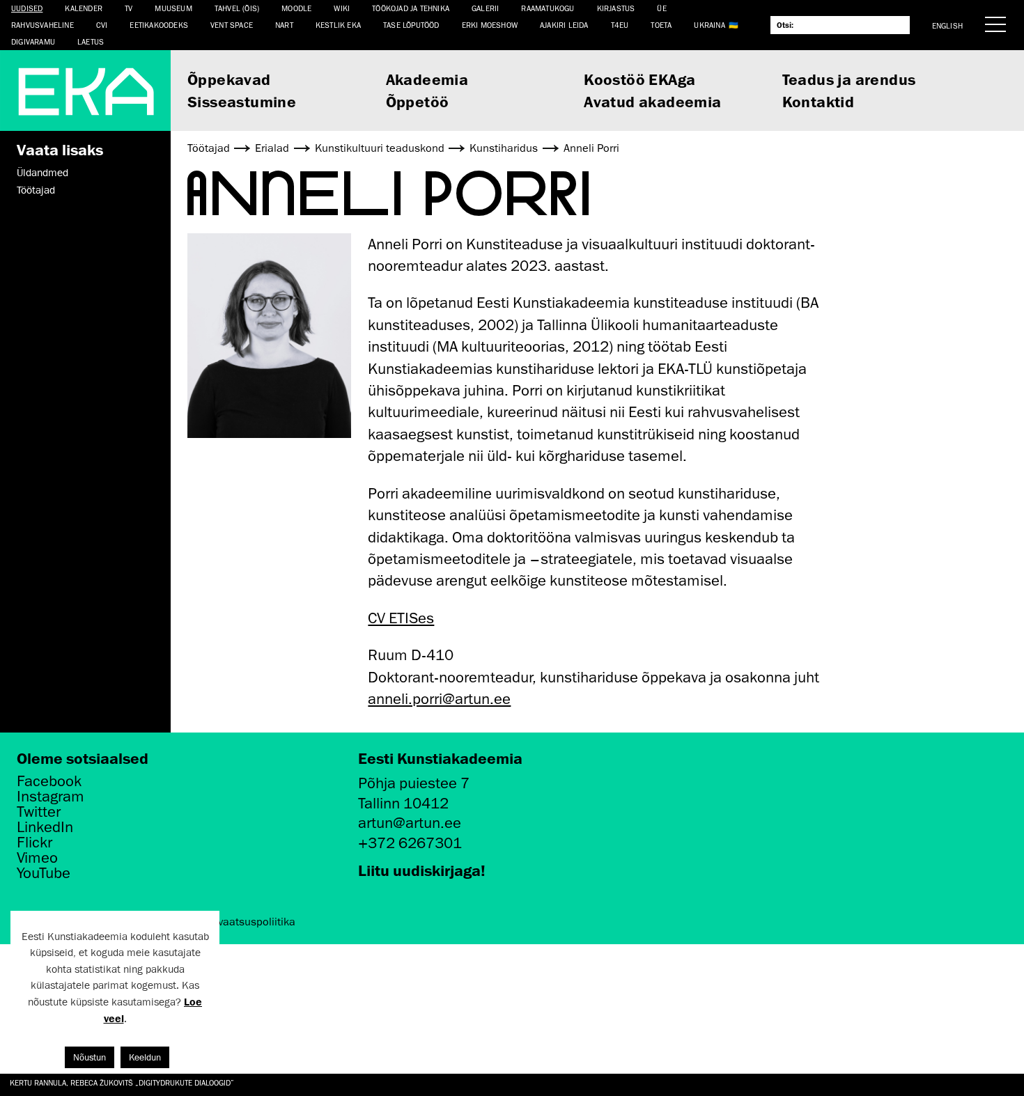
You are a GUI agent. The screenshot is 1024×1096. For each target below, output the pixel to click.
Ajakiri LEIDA (564, 24)
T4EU (620, 24)
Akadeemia (427, 79)
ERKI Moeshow (490, 24)
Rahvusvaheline (42, 24)
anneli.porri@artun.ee (439, 698)
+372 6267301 (410, 842)
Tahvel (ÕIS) (237, 8)
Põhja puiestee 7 (414, 783)
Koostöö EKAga (639, 79)
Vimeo (37, 858)
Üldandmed (42, 172)
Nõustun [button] (89, 1057)
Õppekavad (229, 79)
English (947, 25)
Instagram (50, 796)
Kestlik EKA (338, 24)
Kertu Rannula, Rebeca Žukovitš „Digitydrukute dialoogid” (122, 1082)
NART (284, 24)
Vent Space (231, 24)
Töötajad (36, 190)
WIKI (342, 8)
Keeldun (145, 1057)
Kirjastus (616, 8)
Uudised (26, 8)
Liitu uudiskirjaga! (422, 870)
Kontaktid (818, 101)
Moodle (296, 8)
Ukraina (709, 24)
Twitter (39, 812)
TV (128, 8)
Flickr (34, 842)
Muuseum (173, 8)
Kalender (83, 8)
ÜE (661, 8)
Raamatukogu (547, 8)
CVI (102, 24)
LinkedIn (45, 827)
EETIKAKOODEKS (159, 24)
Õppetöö (417, 101)
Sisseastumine (241, 101)
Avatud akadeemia (652, 101)
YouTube (43, 873)
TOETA (661, 24)
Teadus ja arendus (849, 79)
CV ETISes (401, 618)
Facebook (49, 781)
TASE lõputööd (411, 24)
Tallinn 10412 (403, 803)
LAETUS (90, 41)
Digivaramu (33, 41)
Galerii (485, 8)
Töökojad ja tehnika (410, 8)
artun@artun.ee (409, 822)
